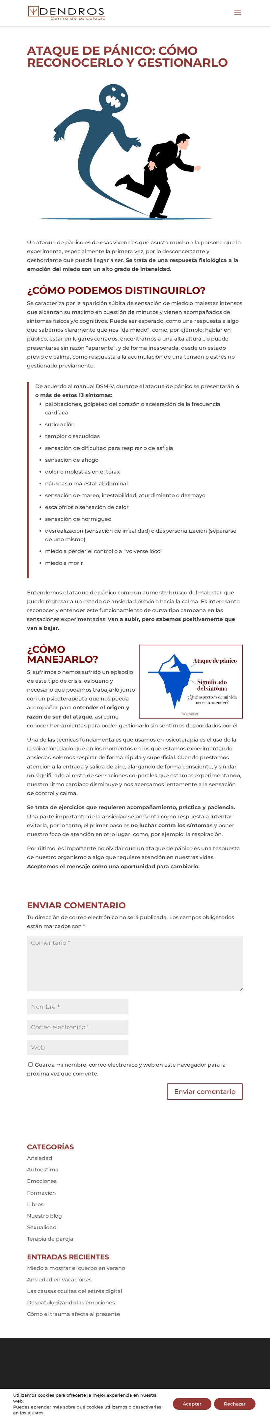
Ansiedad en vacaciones (59, 1279)
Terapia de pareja (50, 1239)
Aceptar (192, 1404)
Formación (41, 1193)
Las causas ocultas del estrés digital (74, 1291)
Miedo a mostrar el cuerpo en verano (76, 1268)
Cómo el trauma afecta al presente (73, 1314)
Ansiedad (39, 1158)
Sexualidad (42, 1227)
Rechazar (235, 1404)
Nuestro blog (44, 1216)
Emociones (42, 1181)
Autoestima (43, 1169)
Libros (35, 1204)
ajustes (35, 1412)
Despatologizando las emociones (71, 1302)
